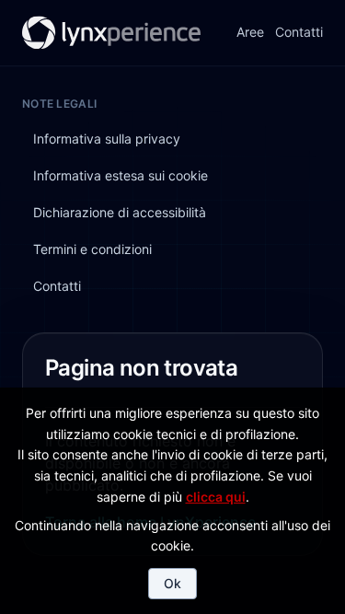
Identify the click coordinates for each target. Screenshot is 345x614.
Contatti (299, 33)
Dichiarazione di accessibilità (119, 212)
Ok (172, 583)
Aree (250, 33)
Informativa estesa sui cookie (120, 175)
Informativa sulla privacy (106, 138)
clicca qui (216, 496)
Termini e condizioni (92, 249)
